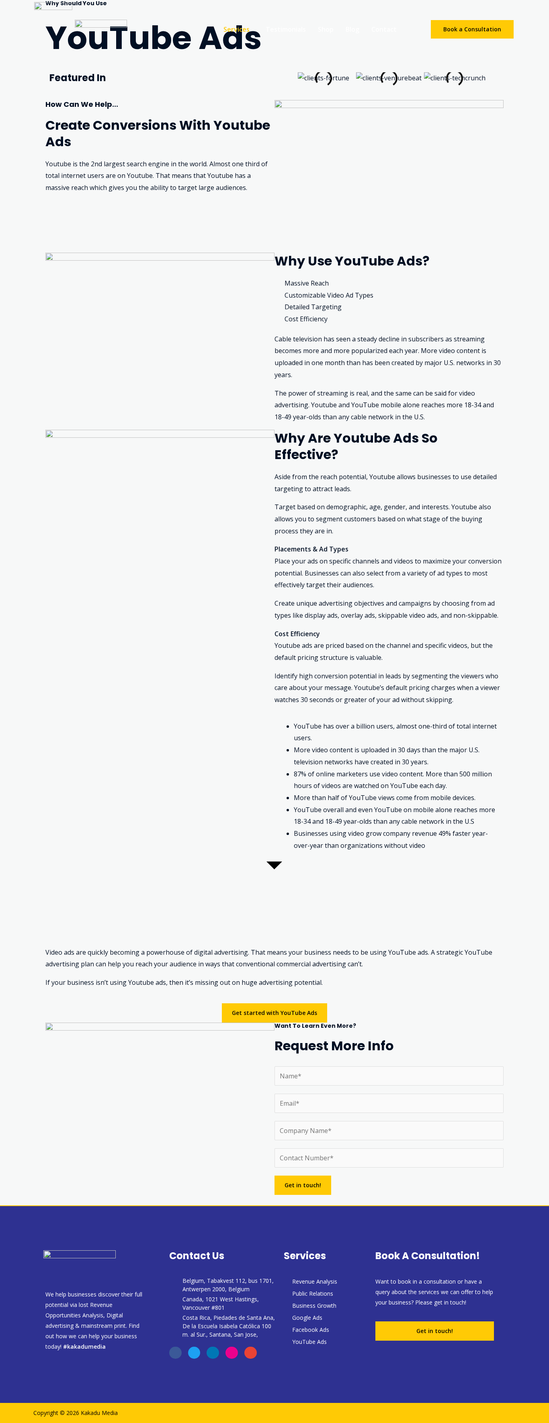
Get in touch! (303, 1185)
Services (236, 29)
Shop (326, 29)
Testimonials (286, 29)
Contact (384, 29)
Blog (352, 29)
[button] (238, 29)
